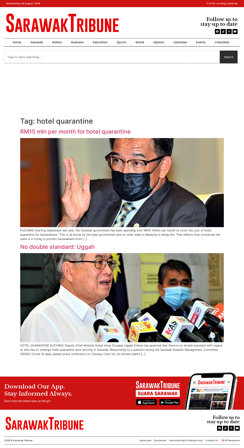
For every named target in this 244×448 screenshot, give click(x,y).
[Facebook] (217, 31)
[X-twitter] (229, 31)
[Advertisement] (122, 90)
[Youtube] (235, 31)
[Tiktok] (223, 31)
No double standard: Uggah (57, 246)
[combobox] (111, 57)
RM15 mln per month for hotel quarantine (75, 131)
